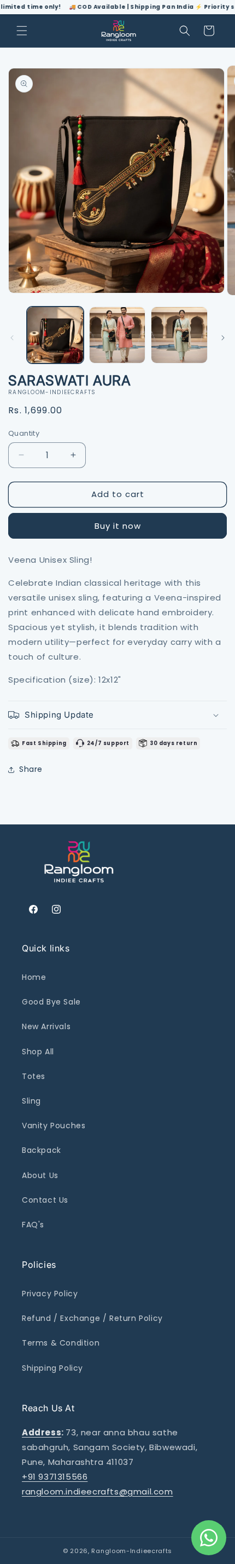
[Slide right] (223, 338)
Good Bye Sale (51, 1001)
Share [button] (31, 769)
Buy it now (118, 526)
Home (34, 977)
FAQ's (33, 1224)
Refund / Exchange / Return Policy (92, 1318)
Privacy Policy (50, 1293)
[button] (22, 31)
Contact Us (45, 1199)
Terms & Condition (60, 1342)
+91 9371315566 (54, 1476)
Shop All (38, 1051)
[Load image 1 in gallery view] (55, 335)
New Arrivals (46, 1026)
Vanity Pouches (53, 1125)
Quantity (23, 433)
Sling (31, 1100)
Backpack (41, 1150)
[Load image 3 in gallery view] (179, 335)
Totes (33, 1076)
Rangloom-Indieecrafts (131, 1550)
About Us (40, 1175)
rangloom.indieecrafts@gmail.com (97, 1491)
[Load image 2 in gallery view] (117, 335)
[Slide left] (12, 338)
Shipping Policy (52, 1368)
